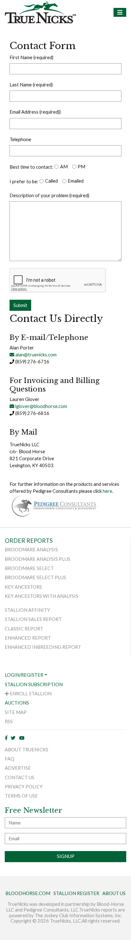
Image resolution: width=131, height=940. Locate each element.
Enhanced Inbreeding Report (43, 647)
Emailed (76, 181)
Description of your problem (49, 195)
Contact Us (19, 777)
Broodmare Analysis (31, 549)
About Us (114, 893)
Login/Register (24, 675)
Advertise (18, 768)
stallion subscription (34, 684)
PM (81, 166)
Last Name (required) (31, 84)
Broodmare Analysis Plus (37, 559)
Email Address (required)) (35, 112)
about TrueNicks (26, 749)
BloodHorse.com (27, 893)
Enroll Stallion (30, 693)
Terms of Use (21, 796)
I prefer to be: (24, 181)
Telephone (20, 139)
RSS (9, 721)
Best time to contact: (31, 167)
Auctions (17, 702)
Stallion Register (76, 893)
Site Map (16, 712)
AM (64, 166)
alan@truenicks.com (35, 354)
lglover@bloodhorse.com (40, 406)
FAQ (9, 758)
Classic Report (24, 628)
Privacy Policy (24, 786)
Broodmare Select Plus (35, 577)
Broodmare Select (29, 568)
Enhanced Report (28, 638)
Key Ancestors (23, 587)
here (107, 491)
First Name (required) (31, 57)
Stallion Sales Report (33, 619)
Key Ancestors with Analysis (41, 596)
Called (51, 181)
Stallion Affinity (27, 610)
